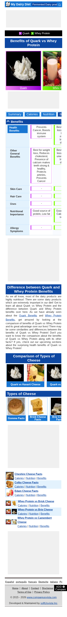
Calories (32, 114)
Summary (14, 114)
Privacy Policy (42, 592)
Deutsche (43, 582)
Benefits (41, 478)
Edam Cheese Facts (26, 490)
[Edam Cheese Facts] (9, 493)
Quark (23, 87)
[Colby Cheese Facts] (9, 484)
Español (9, 582)
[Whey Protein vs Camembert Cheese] (11, 522)
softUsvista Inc (49, 603)
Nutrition (48, 114)
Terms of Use (24, 592)
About (24, 588)
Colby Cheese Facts (26, 482)
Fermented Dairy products (47, 4)
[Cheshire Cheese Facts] (9, 476)
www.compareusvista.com (42, 597)
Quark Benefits (28, 315)
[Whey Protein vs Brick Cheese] (11, 503)
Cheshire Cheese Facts (28, 474)
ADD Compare (60, 588)
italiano (54, 582)
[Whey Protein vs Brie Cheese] (11, 511)
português (21, 582)
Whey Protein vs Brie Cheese (35, 509)
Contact (35, 588)
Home (15, 588)
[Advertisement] (33, 18)
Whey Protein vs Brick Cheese (36, 501)
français (32, 582)
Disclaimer (47, 588)
